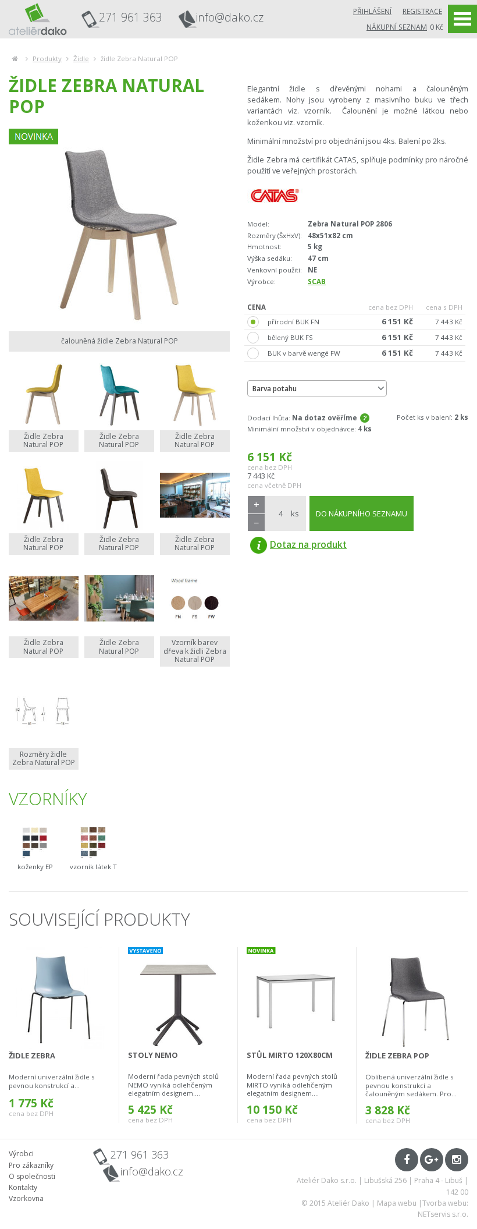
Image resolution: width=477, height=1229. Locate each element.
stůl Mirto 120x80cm (290, 1055)
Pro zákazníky (31, 1165)
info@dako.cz (230, 17)
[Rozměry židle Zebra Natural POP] (44, 710)
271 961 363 (130, 17)
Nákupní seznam (396, 27)
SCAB (317, 281)
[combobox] (317, 388)
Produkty (47, 58)
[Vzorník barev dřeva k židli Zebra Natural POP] (195, 598)
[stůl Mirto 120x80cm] (297, 997)
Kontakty (23, 1187)
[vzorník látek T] (93, 842)
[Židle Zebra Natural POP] (44, 392)
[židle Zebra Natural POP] (119, 227)
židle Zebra (32, 1055)
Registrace (422, 11)
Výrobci (21, 1154)
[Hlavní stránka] (15, 58)
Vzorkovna (26, 1198)
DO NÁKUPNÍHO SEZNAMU (361, 513)
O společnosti (32, 1176)
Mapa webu (397, 1203)
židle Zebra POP (397, 1055)
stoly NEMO (153, 1055)
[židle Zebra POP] (416, 998)
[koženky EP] (35, 842)
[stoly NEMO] (178, 997)
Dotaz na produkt (308, 544)
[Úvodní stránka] (38, 19)
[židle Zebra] (59, 998)
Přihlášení (372, 11)
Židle (81, 58)
